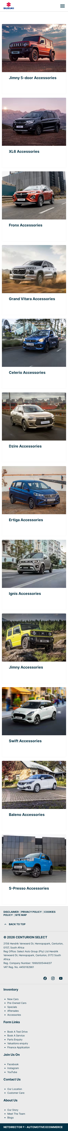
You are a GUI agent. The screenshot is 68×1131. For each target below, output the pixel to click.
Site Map (21, 914)
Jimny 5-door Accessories (32, 78)
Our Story (12, 1109)
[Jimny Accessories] (34, 637)
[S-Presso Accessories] (34, 859)
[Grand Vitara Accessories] (34, 269)
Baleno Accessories (27, 814)
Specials (12, 1006)
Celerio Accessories (27, 372)
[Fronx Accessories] (34, 195)
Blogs (10, 1117)
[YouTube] (61, 978)
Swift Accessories (25, 741)
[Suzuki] (8, 5)
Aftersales (13, 1010)
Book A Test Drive (17, 1031)
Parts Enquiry (14, 1039)
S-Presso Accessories (29, 888)
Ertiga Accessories (26, 520)
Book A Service (16, 1035)
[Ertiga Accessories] (34, 490)
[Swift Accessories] (34, 711)
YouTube (12, 1072)
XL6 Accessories (24, 151)
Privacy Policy (31, 911)
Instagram (13, 1068)
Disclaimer (11, 911)
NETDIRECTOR (13, 1127)
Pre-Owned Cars (16, 1002)
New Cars (12, 999)
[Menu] (62, 5)
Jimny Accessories (26, 667)
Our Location (14, 1088)
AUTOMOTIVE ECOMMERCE (45, 1127)
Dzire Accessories (25, 446)
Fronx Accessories (25, 225)
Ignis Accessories (25, 593)
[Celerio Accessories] (34, 343)
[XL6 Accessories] (34, 122)
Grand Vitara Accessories (32, 299)
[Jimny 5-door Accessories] (34, 48)
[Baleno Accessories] (34, 785)
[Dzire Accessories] (34, 416)
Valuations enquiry (17, 1043)
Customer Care (15, 1092)
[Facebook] (45, 978)
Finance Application (18, 1047)
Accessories (14, 1014)
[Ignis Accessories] (34, 564)
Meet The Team (16, 1113)
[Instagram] (53, 978)
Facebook (13, 1064)
